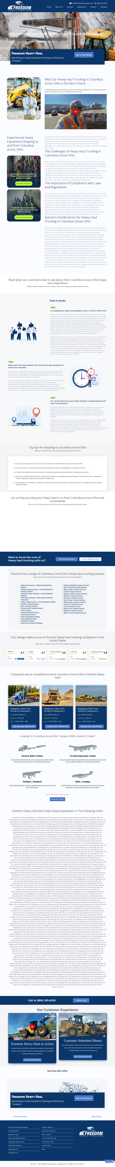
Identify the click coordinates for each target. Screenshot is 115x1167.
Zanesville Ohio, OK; (15, 820)
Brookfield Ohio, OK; (87, 972)
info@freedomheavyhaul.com (82, 3)
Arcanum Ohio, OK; (98, 978)
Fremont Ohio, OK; (54, 936)
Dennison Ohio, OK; (62, 947)
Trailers (93, 7)
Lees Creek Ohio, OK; (71, 913)
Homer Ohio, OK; (86, 925)
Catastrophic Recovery (28, 614)
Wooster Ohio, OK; (57, 818)
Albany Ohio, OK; (28, 985)
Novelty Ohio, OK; (98, 875)
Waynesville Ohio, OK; (69, 828)
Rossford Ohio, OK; (87, 860)
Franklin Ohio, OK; (27, 936)
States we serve (13, 1149)
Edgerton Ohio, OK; (98, 940)
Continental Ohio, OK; (73, 953)
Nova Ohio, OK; (87, 875)
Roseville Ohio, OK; (65, 860)
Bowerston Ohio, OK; (67, 970)
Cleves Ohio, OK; (87, 949)
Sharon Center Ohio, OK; (32, 854)
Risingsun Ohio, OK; (44, 858)
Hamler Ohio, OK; (96, 932)
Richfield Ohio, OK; (69, 856)
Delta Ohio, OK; (50, 947)
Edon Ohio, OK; (13, 942)
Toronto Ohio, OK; (63, 843)
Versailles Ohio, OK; (19, 837)
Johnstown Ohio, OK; (95, 919)
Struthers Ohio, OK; (56, 849)
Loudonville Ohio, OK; (21, 906)
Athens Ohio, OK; (88, 980)
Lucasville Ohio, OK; (82, 906)
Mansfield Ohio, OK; (69, 909)
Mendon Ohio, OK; (99, 902)
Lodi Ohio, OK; (28, 917)
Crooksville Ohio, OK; (38, 945)
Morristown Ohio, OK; (55, 898)
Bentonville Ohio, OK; (99, 976)
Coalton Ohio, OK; (27, 951)
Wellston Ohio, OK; (95, 828)
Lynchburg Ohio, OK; (94, 906)
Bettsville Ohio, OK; (47, 968)
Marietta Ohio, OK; (29, 911)
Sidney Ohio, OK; (84, 854)
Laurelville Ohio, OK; (31, 913)
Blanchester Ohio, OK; (93, 968)
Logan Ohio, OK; (79, 904)
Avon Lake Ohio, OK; (50, 983)
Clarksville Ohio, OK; (96, 959)
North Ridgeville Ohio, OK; (97, 873)
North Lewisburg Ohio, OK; (66, 885)
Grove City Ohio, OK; (58, 932)
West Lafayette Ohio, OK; (80, 830)
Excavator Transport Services (73, 604)
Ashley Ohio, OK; (53, 980)
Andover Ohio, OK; (57, 987)
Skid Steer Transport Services (73, 598)
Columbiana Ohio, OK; (83, 951)
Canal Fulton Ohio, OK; (41, 966)
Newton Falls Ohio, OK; (37, 883)
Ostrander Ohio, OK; (15, 868)
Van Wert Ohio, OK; (57, 835)
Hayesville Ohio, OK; (54, 923)
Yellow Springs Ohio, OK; (80, 818)
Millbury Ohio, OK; (96, 894)
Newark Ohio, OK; (83, 881)
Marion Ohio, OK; (41, 911)
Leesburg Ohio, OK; (84, 913)
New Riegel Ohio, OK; (82, 879)
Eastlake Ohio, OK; (75, 940)
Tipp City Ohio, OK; (17, 843)
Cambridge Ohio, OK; (99, 964)
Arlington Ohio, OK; (30, 980)
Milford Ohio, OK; (69, 894)
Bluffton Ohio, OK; (32, 970)
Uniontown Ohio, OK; (78, 832)
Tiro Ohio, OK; (28, 843)
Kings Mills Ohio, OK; (71, 921)
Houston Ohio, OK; (31, 928)
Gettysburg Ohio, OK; (70, 928)
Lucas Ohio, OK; (70, 906)
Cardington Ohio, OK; (77, 966)
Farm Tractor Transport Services (74, 600)
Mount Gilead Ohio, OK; (83, 885)
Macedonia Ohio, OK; (19, 909)
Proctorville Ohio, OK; (85, 864)
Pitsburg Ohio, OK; (46, 862)
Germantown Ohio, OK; (56, 928)
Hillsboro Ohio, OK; (27, 925)
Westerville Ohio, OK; (16, 822)
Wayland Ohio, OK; (31, 828)
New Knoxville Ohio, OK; (18, 892)
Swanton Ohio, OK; (83, 839)
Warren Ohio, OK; (18, 839)
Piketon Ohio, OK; (41, 873)
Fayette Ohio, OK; (31, 934)
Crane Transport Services (72, 606)
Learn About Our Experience (23, 217)
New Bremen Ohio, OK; (63, 890)
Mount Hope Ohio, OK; (98, 885)
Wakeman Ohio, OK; (56, 837)
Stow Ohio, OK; (16, 849)
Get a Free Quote (84, 54)
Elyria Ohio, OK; (34, 942)
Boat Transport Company (29, 606)
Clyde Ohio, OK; (16, 951)
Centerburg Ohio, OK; (42, 957)
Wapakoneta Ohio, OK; (83, 837)
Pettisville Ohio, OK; (84, 870)
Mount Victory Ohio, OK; (80, 887)
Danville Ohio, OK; (77, 945)
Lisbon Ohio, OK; (84, 915)
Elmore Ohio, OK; (23, 942)
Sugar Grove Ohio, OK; (69, 849)
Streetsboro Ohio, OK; (29, 849)
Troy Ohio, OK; (85, 843)
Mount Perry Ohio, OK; (34, 887)
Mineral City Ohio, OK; (46, 896)
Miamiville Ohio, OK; (67, 904)
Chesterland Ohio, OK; (31, 959)
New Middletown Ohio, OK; (95, 892)
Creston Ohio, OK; (58, 955)
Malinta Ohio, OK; (56, 909)
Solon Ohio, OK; (15, 856)
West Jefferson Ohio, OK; (64, 830)
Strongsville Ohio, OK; (43, 849)
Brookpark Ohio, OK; (58, 961)
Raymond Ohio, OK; (51, 866)
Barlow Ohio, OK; (99, 972)
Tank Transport (26, 610)
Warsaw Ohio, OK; (30, 839)
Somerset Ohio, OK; (26, 856)
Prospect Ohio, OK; (98, 864)
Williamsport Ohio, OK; (69, 824)
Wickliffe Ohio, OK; (16, 824)
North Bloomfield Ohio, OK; (94, 883)
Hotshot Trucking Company (30, 604)
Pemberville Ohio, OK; (21, 870)
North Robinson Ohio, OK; (19, 875)
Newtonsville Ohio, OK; (51, 883)
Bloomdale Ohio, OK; (19, 970)
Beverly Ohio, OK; (58, 968)
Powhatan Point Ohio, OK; (70, 864)
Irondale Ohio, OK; (88, 917)
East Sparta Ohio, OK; (62, 940)
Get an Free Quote (66, 559)
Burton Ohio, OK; (53, 964)
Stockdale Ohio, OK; (83, 847)
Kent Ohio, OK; (27, 921)
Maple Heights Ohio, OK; (94, 909)
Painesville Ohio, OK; (63, 868)
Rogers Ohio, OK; (30, 860)
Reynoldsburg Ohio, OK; (87, 866)
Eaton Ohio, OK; (86, 940)
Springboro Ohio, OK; (19, 847)
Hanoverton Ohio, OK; (17, 923)
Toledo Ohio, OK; (38, 843)
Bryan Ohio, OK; (96, 961)
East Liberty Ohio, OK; (18, 940)
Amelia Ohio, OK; (85, 985)
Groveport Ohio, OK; (71, 932)
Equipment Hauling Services (30, 612)
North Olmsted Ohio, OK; (81, 873)
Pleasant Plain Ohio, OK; (86, 862)
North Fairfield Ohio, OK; (18, 885)
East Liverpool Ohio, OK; (32, 940)
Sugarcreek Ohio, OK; (83, 849)
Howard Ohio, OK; (43, 928)
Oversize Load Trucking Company (32, 608)
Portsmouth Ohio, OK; (44, 864)
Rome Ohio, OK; (41, 860)
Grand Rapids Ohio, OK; (66, 930)
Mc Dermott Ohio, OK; (33, 902)
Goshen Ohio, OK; (41, 930)
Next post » (97, 1116)
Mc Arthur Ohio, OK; (81, 900)
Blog (43, 1149)
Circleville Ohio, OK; (84, 959)
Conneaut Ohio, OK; (48, 953)
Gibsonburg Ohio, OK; (84, 928)
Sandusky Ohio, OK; (15, 851)
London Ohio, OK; (89, 904)
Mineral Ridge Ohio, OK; (60, 896)
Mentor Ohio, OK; (14, 904)
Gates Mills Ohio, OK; (46, 938)
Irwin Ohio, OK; (17, 919)
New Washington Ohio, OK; (52, 881)
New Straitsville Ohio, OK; (22, 881)
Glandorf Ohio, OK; (14, 930)
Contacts (103, 7)
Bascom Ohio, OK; (28, 974)
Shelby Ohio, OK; (61, 854)
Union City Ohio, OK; (65, 832)
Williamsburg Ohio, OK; (54, 824)
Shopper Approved (97, 652)
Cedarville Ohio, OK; (19, 957)
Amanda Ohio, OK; (74, 985)
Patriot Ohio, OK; (88, 868)
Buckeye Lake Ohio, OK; (16, 964)
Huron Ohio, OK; (62, 917)
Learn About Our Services (24, 183)
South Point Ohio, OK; (32, 845)
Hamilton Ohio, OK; (84, 932)
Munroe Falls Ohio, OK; (95, 887)
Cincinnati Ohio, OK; (71, 959)
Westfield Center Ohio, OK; (31, 822)
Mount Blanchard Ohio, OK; (82, 898)
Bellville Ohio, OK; (76, 976)
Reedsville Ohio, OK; (64, 866)
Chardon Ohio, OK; (70, 957)
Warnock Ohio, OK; (96, 837)
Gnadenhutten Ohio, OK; (28, 930)
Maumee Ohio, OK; (57, 900)
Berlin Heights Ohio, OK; (22, 968)
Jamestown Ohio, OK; (56, 919)
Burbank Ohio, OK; (42, 964)
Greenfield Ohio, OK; (20, 932)
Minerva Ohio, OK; (74, 896)
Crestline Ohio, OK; (46, 955)
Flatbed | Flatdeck (32, 781)
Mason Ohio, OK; (33, 900)
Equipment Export (13, 1134)
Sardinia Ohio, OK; (40, 851)
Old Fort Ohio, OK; (66, 877)
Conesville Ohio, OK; (35, 953)
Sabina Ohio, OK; (14, 862)
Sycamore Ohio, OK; (96, 839)
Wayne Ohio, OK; (42, 828)
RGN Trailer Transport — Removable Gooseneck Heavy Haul (37, 599)
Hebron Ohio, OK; (76, 923)
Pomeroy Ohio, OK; (100, 862)
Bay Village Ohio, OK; (61, 974)
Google (31, 652)
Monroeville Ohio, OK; (27, 898)
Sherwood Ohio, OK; (73, 854)
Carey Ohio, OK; (89, 966)
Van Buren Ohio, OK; (43, 835)
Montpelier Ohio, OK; (41, 898)
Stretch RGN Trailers (32, 756)
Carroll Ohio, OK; (100, 966)
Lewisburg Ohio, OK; (34, 915)
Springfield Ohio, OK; (32, 847)
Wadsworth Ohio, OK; (43, 837)
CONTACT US (81, 1000)
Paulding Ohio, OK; (100, 868)
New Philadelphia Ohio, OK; (51, 879)
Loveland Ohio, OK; (46, 906)
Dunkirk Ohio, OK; (95, 938)
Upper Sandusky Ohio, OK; (93, 832)
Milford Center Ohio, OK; (82, 894)
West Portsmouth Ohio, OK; (40, 820)
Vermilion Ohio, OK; (95, 835)
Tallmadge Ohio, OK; (31, 841)
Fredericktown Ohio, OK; (40, 936)
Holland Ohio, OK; (60, 925)
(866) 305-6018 (102, 3)
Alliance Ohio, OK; (62, 985)
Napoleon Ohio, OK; (22, 890)
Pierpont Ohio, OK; (30, 873)
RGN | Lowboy (82, 781)
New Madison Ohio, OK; (79, 892)
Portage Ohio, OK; (31, 864)
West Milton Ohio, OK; (38, 832)
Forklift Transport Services (72, 592)
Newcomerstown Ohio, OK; (20, 883)
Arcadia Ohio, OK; (87, 978)
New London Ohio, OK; (65, 892)
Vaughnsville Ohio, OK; (82, 835)
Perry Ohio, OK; (46, 870)
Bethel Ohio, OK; (35, 968)
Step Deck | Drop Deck (48, 1131)
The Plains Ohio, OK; (59, 841)
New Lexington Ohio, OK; (49, 892)
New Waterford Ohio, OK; (69, 881)
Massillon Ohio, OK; (45, 900)
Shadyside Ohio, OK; (100, 851)
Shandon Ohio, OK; (18, 854)
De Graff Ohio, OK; (100, 945)
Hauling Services (13, 1153)
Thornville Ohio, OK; (85, 841)
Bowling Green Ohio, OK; (81, 970)
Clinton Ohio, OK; (98, 949)
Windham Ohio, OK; (18, 818)
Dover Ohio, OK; (26, 949)
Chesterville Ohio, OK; (45, 959)
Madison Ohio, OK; (32, 909)
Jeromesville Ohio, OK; (82, 919)
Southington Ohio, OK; (62, 845)
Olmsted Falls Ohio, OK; (96, 877)
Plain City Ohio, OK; (58, 862)
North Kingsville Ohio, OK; (50, 885)
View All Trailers (57, 799)
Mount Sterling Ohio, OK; (49, 887)
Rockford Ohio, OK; (95, 858)
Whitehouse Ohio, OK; (98, 822)
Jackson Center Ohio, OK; (41, 919)
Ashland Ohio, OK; (42, 980)
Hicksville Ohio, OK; (99, 923)
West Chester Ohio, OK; (49, 830)
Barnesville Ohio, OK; (15, 974)
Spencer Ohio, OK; (86, 845)
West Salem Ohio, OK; (71, 820)
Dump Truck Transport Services (74, 608)
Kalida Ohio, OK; (17, 921)
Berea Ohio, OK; (16, 978)
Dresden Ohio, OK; (51, 949)
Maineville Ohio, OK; (44, 909)
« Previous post (20, 1116)
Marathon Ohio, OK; (17, 911)
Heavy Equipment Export (29, 619)
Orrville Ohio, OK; (36, 879)
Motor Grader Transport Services (75, 589)
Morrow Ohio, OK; (67, 898)
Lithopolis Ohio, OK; (96, 915)
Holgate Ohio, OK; (49, 925)
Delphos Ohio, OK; (39, 947)
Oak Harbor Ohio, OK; (18, 877)
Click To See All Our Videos (32, 1060)
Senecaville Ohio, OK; (73, 851)
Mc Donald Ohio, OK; (46, 902)
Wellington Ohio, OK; (82, 828)
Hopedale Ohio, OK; (19, 928)
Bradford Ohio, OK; (96, 970)
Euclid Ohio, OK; (76, 942)
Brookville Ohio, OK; (71, 961)
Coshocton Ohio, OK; (20, 955)
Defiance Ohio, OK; (15, 947)
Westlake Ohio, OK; (46, 822)
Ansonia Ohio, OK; (61, 978)
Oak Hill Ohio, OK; (31, 877)
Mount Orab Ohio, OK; (19, 887)
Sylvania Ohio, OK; (18, 841)
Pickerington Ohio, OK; (17, 873)
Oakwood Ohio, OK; (43, 877)
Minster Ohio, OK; (97, 896)
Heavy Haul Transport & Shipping (32, 623)
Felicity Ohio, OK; (55, 934)
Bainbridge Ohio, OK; (63, 983)
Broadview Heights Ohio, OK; (71, 972)
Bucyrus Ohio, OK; (30, 964)
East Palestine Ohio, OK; (48, 940)
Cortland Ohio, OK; (97, 953)
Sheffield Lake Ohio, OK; (48, 854)
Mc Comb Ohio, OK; (94, 900)
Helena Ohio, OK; (87, 923)
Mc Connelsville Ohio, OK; (18, 902)
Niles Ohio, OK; (63, 883)
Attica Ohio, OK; (98, 980)
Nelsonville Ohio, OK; (35, 890)
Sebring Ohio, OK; (61, 851)
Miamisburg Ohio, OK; (40, 904)
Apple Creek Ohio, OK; (74, 978)
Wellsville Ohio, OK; (18, 830)
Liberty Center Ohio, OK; (61, 915)
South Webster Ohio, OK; (47, 845)
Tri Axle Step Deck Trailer (83, 756)
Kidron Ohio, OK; (48, 921)
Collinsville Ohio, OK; (52, 951)
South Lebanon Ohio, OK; (17, 845)
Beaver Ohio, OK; (100, 974)
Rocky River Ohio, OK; (18, 860)
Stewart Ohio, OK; (70, 847)
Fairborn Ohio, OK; (100, 942)
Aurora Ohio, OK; (15, 983)
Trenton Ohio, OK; (75, 843)
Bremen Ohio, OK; (29, 972)
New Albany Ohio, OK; (48, 890)
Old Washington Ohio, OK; (80, 877)
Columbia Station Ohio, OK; (67, 951)
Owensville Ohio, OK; (39, 868)
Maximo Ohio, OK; (69, 900)
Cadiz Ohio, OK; (76, 964)
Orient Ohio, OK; (26, 879)
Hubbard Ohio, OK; (39, 917)
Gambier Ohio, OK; (19, 938)
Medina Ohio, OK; (88, 902)
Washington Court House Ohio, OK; (37, 826)
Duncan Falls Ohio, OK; (75, 949)
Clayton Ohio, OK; (33, 961)
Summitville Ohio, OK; (58, 839)
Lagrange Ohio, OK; (65, 911)
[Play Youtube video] (76, 111)
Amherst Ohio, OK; (96, 985)
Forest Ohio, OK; (89, 934)
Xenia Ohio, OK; (67, 818)
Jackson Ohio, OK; (27, 919)
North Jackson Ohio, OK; (33, 885)
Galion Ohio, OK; (76, 936)
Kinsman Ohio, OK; (53, 911)
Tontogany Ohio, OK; (50, 843)
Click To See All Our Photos (83, 1056)
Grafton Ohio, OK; (53, 930)
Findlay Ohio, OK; (66, 934)
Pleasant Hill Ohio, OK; (71, 862)
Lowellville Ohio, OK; (58, 906)
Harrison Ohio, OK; (30, 923)
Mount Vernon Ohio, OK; (65, 887)
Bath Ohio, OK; (50, 974)
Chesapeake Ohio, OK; (83, 957)
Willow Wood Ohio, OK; (97, 824)
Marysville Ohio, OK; (21, 900)
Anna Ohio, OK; (50, 978)
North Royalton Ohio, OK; (36, 875)
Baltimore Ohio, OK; (77, 983)
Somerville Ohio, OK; (39, 856)
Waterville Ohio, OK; (84, 826)
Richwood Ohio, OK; (81, 856)
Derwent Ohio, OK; (74, 947)
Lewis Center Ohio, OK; (20, 915)
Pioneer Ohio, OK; (53, 873)
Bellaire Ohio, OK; (26, 976)
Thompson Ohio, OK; (72, 841)
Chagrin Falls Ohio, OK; (57, 957)
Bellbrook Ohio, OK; (38, 976)
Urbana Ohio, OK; (18, 835)
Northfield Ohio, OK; (50, 875)
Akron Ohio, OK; (18, 985)
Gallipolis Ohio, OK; (88, 936)
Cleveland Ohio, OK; (45, 961)
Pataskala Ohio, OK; (77, 868)
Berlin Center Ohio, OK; (38, 978)
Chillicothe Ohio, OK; (58, 959)
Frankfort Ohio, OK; (15, 936)
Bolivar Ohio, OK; (43, 970)
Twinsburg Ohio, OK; (97, 843)
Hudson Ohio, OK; (50, 917)
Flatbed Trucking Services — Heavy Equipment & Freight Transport (37, 590)
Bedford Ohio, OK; (14, 976)
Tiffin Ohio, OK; (97, 841)
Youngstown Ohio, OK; (96, 818)
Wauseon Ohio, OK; (97, 826)
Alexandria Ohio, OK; (40, 985)
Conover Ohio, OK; (60, 953)
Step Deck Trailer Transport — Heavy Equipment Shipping (37, 595)
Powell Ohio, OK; (56, 864)
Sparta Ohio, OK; (75, 845)
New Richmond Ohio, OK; (68, 879)
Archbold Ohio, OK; (18, 980)
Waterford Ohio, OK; (71, 826)
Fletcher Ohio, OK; (77, 934)
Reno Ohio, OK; (75, 866)
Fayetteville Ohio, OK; (43, 934)
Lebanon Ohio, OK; (58, 913)
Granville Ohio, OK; (80, 930)
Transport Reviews (55, 652)
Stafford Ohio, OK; (45, 847)
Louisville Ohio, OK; (34, 906)
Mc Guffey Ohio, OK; (59, 902)
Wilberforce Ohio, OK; (29, 824)
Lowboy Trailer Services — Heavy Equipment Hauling (38, 602)
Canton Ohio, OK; (65, 966)
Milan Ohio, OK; (59, 894)
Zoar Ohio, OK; (26, 820)
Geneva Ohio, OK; (58, 938)
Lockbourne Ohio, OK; (16, 917)
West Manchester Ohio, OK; (21, 832)
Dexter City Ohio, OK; (86, 947)
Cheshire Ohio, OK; (96, 957)
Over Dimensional (13, 1131)
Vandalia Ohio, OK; (69, 835)
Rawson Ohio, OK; (39, 866)
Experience (81, 7)
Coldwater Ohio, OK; (39, 951)
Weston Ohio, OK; (57, 822)
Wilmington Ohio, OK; (18, 826)
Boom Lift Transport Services (73, 596)
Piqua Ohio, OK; (35, 862)
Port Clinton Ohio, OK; (18, 864)
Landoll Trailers (46, 1145)
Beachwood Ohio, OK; (88, 974)
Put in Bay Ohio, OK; (15, 866)
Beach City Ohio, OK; (74, 974)
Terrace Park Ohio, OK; (45, 841)
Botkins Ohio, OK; (54, 970)
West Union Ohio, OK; (85, 820)
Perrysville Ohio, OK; (71, 870)
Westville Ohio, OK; (70, 822)
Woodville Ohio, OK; (44, 818)
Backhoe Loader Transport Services (75, 594)
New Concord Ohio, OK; (92, 890)
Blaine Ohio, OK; (81, 968)
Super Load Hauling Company (30, 617)
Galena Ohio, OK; (66, 936)
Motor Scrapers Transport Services (75, 587)
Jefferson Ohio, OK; (69, 919)
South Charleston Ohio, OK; (54, 856)
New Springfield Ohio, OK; (97, 879)
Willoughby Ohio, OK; (83, 824)
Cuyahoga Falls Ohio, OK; (53, 945)
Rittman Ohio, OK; (56, 858)
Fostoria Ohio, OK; (99, 934)
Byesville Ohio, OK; (65, 964)
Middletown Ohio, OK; (47, 894)
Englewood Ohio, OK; (45, 942)
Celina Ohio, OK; (30, 957)
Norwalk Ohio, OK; (77, 875)
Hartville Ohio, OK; (41, 923)
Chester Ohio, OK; (18, 959)
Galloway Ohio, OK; (100, 936)
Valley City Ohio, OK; (31, 835)
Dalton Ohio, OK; (66, 945)
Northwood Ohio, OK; (64, 875)
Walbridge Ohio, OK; (69, 837)
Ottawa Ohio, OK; (27, 868)
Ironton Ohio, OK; (99, 917)
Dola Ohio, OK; (16, 949)
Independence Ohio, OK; (74, 917)
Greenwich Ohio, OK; (45, 932)
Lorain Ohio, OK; (101, 904)
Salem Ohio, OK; (25, 862)
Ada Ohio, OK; (101, 983)
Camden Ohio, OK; (15, 966)
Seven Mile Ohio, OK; (87, 851)
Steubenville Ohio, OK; (58, 847)
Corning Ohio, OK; (85, 953)
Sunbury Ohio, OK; (71, 839)
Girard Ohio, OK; (97, 928)
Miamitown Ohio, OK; (54, 904)
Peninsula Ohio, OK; (35, 870)
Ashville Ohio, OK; (76, 980)
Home (48, 7)
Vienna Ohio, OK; (30, 837)
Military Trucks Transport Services (75, 613)
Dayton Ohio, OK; (89, 945)
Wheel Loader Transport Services (75, 602)
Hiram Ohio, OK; (38, 925)
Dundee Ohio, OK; (84, 938)
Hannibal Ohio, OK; (97, 921)
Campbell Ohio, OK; (28, 966)
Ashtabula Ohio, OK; (65, 980)
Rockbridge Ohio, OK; (82, 858)
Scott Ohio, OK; (50, 851)
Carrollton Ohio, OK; (70, 955)
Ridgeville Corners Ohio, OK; (96, 856)
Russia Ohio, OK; (98, 860)
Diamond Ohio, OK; (99, 947)
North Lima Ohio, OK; (66, 873)
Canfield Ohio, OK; (54, 966)
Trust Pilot (73, 652)
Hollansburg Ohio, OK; (74, 925)
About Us (59, 7)
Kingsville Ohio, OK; (84, 921)
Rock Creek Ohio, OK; (68, 858)
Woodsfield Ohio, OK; (31, 818)
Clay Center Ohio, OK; (21, 961)
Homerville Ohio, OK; (98, 925)
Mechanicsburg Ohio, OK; (74, 902)
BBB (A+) (11, 652)
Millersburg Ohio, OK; (19, 896)
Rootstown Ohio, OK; (52, 860)
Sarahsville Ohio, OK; (27, 851)
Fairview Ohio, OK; (26, 945)
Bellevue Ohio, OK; (65, 976)
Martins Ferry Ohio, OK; (98, 898)
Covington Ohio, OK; (33, 955)
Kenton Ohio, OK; (37, 921)
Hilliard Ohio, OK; (15, 925)
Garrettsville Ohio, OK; (32, 938)
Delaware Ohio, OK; (27, 947)
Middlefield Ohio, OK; (33, 894)
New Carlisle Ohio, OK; (78, 890)
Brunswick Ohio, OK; (84, 961)
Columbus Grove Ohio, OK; (20, 953)
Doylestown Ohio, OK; (38, 949)
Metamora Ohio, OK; (26, 904)
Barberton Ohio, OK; (89, 983)
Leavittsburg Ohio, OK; (45, 913)
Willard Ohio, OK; (41, 824)
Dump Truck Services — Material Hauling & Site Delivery (36, 586)
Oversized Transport (28, 621)
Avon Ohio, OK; (39, 983)
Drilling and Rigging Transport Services (76, 585)
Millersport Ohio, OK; (32, 896)
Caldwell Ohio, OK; (86, 964)
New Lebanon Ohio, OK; (33, 892)
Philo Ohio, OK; (95, 870)
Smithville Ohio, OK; (96, 854)
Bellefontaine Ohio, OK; (52, 976)
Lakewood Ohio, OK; (98, 911)
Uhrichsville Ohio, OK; (51, 832)
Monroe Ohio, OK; (14, 898)
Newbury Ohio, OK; (95, 881)
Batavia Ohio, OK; (39, 974)
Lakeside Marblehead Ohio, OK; (81, 911)
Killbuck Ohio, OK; (59, 921)
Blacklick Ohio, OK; (70, 968)
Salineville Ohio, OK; (97, 849)
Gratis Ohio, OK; (91, 930)
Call (90, 559)
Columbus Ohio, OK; (97, 951)
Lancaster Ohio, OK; (18, 913)
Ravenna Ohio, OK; (28, 866)
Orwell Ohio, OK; (101, 866)
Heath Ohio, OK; (66, 923)
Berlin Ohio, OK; (26, 978)
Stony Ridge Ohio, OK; (96, 847)
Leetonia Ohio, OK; (97, 913)
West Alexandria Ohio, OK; (33, 830)
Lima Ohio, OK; (74, 915)
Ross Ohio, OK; (76, 860)
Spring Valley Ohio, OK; (99, 845)
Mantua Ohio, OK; (80, 909)
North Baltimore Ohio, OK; (77, 883)
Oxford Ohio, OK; (52, 868)
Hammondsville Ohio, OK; (17, 934)
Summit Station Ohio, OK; (44, 839)
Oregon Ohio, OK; (15, 879)
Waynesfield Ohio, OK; (55, 828)
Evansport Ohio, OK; (88, 942)
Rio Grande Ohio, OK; (20, 858)
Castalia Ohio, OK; (95, 955)
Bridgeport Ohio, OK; (42, 972)
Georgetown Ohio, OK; (71, 938)
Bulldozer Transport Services (73, 611)
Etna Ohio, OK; (66, 942)
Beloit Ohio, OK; (88, 976)
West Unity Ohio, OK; (99, 820)
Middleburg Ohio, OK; (19, 894)
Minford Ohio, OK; (86, 896)
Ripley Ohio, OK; (32, 858)
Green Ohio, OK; (101, 930)
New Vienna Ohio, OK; (37, 881)
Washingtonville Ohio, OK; (56, 826)
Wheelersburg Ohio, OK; (83, 822)
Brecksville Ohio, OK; (17, 972)
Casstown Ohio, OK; (83, 955)
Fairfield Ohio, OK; (14, 945)
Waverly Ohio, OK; (19, 828)
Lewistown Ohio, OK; (47, 915)
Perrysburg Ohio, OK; (58, 870)
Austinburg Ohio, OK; (27, 983)
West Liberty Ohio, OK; (95, 830)
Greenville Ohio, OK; (33, 932)
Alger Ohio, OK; (52, 985)
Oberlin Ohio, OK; (55, 877)
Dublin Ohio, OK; (62, 949)
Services (70, 7)
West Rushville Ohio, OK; (57, 820)
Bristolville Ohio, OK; (55, 972)
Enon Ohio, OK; (57, 942)
